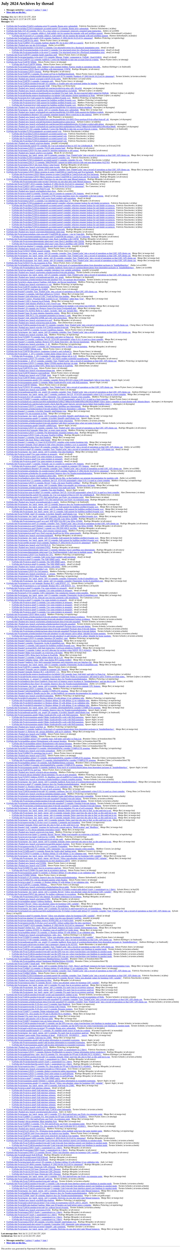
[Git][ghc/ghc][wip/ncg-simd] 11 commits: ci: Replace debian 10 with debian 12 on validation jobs (47, 882)
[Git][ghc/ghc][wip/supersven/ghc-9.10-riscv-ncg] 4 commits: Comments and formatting (43, 822)
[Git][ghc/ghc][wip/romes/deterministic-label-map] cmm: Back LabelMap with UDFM (42, 239)
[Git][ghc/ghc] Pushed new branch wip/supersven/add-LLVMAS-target (36, 1069)
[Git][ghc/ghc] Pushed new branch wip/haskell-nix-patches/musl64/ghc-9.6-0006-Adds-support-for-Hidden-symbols (55, 112)
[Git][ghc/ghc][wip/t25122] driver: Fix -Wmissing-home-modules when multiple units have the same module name (54, 1131)
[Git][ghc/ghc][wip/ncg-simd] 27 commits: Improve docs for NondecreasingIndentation (43, 784)
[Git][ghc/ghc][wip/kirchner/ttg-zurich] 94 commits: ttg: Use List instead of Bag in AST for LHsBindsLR (50, 495)
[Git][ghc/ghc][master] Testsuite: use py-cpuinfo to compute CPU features (37, 669)
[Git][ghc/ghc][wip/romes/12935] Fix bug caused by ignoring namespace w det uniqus (42, 150)
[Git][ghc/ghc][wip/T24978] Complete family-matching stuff (32, 55)
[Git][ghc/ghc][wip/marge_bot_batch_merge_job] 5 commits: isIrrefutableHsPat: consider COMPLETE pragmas (53, 708)
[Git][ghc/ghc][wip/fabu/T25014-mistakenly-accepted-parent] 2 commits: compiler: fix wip (44, 160)
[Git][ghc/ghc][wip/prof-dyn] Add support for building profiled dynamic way (38, 98)
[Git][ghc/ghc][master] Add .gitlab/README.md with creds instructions (36, 318)
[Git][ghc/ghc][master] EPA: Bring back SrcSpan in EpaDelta (32, 655)
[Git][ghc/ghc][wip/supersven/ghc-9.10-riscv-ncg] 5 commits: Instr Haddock (38, 1004)
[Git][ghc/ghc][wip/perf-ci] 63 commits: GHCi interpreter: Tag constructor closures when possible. (47, 593)
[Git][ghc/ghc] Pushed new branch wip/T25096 (26, 865)
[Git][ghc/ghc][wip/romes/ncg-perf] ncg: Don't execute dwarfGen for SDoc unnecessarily (44, 533)
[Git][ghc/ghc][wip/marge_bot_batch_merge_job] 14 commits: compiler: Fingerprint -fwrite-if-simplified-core (52, 578)
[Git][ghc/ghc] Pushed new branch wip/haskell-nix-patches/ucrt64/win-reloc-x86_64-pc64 (44, 88)
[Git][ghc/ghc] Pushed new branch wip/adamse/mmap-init (30, 370)
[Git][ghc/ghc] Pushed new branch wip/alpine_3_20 (28, 344)
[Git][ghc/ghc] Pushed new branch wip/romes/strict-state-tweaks (33, 167)
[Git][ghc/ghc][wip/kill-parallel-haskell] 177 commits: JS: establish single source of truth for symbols (48, 1030)
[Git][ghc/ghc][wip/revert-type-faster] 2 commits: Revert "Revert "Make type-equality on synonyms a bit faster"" (53, 834)
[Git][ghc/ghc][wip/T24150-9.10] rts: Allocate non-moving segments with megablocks (42, 598)
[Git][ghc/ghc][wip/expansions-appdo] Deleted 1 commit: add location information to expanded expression (51, 1081)
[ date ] (45, 10)
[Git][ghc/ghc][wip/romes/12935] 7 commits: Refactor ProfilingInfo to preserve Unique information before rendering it (56, 1052)
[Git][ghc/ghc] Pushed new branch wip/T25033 (26, 248)
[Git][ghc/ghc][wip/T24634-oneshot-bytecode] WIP (28, 86)
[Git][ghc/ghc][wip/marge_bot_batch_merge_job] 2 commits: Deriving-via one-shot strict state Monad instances (53, 1191)
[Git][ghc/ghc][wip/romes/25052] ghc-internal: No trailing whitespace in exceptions (41, 894)
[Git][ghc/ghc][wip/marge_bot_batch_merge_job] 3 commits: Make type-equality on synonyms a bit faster (50, 485)
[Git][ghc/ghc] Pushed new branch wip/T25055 (26, 755)
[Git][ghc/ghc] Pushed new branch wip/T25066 (26, 389)
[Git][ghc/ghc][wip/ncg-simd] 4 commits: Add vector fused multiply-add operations (41, 198)
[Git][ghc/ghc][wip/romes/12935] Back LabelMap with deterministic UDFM (38, 69)
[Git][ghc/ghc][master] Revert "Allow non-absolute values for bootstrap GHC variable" (43, 904)
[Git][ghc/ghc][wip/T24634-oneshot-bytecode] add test (29, 1179)
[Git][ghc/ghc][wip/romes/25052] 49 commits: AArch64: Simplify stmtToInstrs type (41, 1222)
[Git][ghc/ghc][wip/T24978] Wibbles (22, 385)
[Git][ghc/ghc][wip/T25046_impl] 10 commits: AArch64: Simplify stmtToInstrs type (41, 514)
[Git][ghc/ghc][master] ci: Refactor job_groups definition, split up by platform (39, 731)
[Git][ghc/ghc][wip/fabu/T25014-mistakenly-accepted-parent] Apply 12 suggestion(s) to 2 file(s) (46, 1050)
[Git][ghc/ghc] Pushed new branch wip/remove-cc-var (29, 284)
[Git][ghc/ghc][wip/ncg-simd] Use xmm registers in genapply (32, 454)
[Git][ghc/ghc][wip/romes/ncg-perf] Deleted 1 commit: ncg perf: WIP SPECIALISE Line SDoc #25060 (50, 526)
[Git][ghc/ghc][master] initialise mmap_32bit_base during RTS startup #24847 (39, 660)
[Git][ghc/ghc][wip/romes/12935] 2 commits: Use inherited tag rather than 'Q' (38, 201)
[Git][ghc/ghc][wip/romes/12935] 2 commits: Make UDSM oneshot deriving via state (42, 363)
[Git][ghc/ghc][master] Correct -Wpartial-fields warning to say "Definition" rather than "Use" (45, 299)
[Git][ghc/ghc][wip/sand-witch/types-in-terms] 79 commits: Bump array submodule (41, 1028)
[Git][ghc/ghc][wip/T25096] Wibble (21, 875)
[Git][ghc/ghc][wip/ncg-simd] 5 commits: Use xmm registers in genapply (37, 600)
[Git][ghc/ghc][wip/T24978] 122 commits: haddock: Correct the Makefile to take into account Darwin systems (52, 59)
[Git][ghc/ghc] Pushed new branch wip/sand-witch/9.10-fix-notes (33, 79)
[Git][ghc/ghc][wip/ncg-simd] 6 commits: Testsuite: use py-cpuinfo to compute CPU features (45, 193)
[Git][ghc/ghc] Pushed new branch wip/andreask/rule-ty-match (32, 502)
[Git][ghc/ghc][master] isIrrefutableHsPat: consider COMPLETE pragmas (37, 691)
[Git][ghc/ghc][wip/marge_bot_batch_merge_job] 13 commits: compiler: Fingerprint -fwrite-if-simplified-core (52, 595)
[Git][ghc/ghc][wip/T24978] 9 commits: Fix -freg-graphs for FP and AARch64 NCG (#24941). (46, 1126)
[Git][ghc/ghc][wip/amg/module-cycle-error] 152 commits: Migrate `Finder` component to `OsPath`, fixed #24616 (54, 57)
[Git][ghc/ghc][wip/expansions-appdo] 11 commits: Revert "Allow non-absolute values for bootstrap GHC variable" (55, 1083)
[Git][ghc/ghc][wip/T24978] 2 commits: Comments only (30, 81)
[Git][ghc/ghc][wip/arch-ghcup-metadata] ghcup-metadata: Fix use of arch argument (41, 775)
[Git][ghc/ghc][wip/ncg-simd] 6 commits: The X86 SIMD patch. (33, 559)
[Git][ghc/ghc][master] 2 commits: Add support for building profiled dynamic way (40, 645)
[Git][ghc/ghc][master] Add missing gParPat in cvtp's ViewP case (33, 303)
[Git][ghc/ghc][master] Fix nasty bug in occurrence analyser (31, 1016)
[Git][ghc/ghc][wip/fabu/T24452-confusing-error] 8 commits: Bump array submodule (42, 26)
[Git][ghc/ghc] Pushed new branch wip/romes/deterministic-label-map (35, 232)
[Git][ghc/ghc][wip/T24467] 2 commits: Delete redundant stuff (32, 1011)
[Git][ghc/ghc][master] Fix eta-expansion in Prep (26, 413)
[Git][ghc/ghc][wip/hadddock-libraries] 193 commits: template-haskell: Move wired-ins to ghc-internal (49, 114)
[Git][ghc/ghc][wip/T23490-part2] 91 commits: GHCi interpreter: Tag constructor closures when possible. (50, 849)
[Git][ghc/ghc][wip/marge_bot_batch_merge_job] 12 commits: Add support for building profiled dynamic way (52, 540)
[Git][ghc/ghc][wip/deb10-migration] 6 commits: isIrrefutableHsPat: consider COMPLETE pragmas (48, 748)
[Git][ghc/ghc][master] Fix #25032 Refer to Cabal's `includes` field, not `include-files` (42, 311)
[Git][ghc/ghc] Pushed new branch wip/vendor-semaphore (31, 751)
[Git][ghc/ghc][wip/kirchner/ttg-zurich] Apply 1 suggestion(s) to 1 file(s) (36, 1059)
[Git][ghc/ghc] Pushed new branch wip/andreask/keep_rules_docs (34, 935)
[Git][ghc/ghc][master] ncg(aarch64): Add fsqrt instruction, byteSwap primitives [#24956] (44, 648)
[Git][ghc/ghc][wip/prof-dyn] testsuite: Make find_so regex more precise (36, 430)
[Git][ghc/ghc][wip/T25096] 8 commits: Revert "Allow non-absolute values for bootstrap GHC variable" (50, 937)
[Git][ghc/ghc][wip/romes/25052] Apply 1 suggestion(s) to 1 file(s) (34, 1212)
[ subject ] (29, 10)
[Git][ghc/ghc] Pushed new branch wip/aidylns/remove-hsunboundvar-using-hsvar (41, 122)
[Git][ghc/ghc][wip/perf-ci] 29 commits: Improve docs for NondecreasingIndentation (41, 877)
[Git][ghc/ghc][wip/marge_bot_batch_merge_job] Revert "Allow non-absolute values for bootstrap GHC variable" (54, 856)
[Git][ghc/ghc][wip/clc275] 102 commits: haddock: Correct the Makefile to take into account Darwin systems (52, 129)
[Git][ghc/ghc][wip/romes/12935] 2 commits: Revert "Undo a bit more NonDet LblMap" (43, 483)
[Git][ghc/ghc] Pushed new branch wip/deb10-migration (30, 696)
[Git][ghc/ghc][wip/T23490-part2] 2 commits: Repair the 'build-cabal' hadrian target (41, 851)
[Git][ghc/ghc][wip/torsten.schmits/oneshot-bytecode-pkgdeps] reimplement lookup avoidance (45, 617)
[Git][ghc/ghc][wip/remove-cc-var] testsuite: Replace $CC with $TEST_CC (38, 583)
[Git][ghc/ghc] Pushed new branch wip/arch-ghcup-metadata (32, 772)
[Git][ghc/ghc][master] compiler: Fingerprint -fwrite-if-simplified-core (35, 643)
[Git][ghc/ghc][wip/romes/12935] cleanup (24, 71)
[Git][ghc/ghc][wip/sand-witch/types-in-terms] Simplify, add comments (36, 1226)
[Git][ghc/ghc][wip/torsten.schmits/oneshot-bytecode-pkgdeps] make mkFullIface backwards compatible (50, 796)
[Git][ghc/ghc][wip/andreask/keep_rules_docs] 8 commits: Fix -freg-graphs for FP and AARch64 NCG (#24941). (54, 1054)
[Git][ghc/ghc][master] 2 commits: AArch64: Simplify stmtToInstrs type (36, 411)
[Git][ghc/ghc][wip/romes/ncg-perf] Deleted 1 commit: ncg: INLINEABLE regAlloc (42, 528)
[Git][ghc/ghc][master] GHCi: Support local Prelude (28, 301)
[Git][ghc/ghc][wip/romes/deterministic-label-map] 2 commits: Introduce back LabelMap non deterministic (51, 550)
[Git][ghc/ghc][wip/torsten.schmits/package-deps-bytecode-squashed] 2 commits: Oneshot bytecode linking (51, 803)
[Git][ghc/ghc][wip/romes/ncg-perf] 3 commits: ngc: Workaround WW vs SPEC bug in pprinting (47, 346)
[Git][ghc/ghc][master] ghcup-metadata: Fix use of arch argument (33, 789)
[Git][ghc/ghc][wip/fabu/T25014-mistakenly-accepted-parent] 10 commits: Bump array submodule (47, 28)
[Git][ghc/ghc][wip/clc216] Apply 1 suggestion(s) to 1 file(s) (31, 1215)
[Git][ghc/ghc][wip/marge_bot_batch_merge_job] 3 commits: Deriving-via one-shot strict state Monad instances (53, 1198)
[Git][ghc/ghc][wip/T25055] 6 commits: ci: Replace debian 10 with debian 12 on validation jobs (46, 853)
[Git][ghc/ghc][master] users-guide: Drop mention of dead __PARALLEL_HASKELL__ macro (47, 1035)
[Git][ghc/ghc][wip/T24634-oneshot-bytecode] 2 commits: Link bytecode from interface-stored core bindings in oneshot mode (59, 1183)
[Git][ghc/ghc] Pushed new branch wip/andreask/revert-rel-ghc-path (34, 839)
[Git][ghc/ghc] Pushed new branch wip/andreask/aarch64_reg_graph (35, 277)
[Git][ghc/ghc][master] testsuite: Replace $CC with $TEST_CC (33, 672)
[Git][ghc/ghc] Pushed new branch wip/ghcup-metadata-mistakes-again (36, 794)
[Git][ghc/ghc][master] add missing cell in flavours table (29, 1018)
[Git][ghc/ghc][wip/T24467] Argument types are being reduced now (35, 1021)
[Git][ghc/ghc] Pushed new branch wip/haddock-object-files (31, 476)
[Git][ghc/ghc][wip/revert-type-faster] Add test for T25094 (31, 837)
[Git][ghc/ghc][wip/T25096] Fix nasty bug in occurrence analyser (34, 868)
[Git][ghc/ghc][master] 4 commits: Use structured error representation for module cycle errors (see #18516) (51, 306)
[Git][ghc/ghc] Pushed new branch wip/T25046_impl (28, 375)
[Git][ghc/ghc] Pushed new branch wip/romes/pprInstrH (30, 535)
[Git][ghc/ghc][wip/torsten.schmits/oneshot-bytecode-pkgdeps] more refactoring (39, 421)
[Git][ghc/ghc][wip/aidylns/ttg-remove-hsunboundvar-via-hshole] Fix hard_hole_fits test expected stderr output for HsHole (57, 93)
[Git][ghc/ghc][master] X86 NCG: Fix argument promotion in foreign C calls (38, 315)
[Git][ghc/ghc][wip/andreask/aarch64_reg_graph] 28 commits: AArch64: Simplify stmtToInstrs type (48, 712)
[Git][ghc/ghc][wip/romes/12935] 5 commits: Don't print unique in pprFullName (40, 1073)
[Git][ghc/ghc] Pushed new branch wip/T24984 (26, 734)
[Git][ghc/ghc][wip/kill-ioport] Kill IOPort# (24, 1155)
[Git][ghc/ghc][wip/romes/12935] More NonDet (26, 576)
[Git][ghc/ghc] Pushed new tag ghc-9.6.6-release (26, 45)
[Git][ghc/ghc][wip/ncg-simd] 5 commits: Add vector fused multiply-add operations (41, 557)
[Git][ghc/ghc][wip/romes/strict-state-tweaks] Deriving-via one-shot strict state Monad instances (46, 179)
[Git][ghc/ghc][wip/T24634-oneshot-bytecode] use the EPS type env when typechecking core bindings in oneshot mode (56, 949)
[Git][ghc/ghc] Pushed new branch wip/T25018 (26, 117)
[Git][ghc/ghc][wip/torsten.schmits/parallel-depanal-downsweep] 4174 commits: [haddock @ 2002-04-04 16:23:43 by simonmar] (60, 76)
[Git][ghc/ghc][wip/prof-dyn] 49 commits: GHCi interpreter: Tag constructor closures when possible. (48, 397)
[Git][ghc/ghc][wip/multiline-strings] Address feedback (29, 901)
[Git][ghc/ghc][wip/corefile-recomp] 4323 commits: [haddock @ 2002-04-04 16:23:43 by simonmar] (48, 543)
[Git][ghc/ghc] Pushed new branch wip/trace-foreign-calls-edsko (33, 566)
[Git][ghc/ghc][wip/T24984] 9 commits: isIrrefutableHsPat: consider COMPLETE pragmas (44, 765)
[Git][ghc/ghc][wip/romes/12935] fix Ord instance (27, 571)
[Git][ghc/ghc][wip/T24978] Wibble (21, 62)
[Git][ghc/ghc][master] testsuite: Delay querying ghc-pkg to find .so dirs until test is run (42, 825)
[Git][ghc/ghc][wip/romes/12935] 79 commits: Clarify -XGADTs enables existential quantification (47, 358)
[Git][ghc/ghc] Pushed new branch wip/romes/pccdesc (29, 980)
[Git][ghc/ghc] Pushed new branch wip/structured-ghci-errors (32, 1112)
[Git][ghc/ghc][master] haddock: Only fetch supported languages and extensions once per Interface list (49, 662)
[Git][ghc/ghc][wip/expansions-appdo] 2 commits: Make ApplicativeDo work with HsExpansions (47, 382)
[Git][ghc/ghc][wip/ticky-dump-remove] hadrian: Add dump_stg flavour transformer (41, 282)
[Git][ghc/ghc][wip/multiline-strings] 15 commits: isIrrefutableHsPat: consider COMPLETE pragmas (48, 758)
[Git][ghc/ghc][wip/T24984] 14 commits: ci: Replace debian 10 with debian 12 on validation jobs (47, 968)
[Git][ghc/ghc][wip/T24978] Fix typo (22, 368)
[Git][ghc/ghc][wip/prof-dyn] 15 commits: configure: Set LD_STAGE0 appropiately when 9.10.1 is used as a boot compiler (58, 480)
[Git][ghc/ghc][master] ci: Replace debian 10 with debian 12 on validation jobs (39, 786)
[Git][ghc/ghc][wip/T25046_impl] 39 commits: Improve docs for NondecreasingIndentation (44, 1195)
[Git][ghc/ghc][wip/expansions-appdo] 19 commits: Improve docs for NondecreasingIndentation (46, 710)
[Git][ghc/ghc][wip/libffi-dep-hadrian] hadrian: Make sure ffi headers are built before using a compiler (49, 1205)
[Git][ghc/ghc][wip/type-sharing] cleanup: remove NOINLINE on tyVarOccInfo (40, 920)
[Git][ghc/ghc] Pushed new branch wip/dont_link (27, 334)
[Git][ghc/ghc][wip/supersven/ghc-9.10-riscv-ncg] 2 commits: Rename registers (39, 1009)
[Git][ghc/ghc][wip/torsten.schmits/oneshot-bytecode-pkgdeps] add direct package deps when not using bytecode (53, 423)
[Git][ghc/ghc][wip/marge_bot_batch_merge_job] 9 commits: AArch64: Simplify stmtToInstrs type (47, 416)
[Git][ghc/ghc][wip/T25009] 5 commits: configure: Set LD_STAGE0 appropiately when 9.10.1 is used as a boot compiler (57, 399)
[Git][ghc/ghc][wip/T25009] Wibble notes (24, 349)
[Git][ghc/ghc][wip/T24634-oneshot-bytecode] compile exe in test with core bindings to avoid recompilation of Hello (55, 997)
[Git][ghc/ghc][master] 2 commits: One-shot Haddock (29, 437)
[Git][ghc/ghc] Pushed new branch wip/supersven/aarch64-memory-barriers (38, 844)
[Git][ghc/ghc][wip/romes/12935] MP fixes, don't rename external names (36, 531)
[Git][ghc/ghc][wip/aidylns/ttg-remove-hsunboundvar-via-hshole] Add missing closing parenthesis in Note (50, 95)
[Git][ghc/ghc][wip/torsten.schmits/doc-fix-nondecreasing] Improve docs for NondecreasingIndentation (49, 473)
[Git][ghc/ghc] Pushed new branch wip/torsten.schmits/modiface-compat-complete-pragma (44, 779)
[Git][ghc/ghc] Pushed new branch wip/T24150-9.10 (28, 545)
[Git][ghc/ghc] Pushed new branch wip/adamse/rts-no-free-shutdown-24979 (38, 861)
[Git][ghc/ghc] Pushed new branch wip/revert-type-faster (30, 832)
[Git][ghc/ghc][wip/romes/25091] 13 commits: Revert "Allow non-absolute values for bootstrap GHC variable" (53, 1152)
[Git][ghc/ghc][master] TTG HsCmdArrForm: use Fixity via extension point (38, 1119)
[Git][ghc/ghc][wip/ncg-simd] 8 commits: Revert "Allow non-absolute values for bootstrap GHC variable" (51, 916)
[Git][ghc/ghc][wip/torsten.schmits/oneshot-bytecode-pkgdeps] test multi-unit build (41, 488)
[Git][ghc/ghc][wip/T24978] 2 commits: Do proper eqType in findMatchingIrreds (40, 74)
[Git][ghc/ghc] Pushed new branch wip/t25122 (26, 1128)
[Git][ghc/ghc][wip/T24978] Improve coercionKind (28, 373)
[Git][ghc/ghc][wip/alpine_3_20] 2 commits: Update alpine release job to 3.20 (39, 354)
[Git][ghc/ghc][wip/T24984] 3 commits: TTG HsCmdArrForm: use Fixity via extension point (45, 1124)
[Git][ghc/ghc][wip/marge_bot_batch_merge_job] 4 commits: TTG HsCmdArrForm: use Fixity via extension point (54, 1176)
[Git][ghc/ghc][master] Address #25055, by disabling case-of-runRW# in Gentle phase (42, 930)
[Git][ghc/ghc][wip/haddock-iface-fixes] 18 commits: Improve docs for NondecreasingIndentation (47, 684)
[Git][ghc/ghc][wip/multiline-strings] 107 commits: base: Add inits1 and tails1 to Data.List (44, 739)
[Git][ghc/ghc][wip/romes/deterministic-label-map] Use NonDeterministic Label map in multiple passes (49, 552)
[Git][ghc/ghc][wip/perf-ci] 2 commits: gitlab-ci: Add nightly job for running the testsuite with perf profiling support (54, 33)
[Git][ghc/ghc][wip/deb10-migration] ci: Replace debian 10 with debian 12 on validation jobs (45, 698)
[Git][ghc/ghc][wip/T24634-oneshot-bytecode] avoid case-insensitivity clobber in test (42, 995)
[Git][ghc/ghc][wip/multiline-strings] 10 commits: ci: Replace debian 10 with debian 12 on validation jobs (50, 932)
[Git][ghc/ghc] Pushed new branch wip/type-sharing (28, 143)
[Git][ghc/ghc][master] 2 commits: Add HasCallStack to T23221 (33, 294)
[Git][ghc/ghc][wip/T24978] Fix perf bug (23, 770)
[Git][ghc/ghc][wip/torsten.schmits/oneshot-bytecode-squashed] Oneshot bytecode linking (44, 798)
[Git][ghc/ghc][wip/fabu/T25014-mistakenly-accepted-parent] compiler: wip (38, 158)
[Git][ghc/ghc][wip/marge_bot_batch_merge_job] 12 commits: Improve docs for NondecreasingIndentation (51, 504)
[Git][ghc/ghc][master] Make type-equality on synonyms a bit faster (34, 653)
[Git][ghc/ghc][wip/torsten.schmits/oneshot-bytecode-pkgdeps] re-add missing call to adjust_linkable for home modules (56, 633)
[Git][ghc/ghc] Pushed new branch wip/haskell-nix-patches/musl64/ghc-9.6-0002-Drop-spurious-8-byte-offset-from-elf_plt (57, 119)
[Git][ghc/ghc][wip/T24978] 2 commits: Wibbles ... (28, 885)
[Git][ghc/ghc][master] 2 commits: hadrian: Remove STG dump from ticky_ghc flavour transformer (48, 342)
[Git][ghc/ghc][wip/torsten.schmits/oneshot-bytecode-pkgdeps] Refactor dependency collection (46, 409)
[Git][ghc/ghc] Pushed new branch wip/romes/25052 (28, 547)
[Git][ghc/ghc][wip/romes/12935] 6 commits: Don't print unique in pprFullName (40, 1076)
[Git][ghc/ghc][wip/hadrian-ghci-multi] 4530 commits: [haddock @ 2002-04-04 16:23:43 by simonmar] (49, 38)
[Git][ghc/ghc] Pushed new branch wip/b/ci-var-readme (29, 153)
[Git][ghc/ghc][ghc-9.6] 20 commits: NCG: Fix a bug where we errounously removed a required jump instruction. (54, 31)
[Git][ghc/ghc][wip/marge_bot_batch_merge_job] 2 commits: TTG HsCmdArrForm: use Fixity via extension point (54, 1114)
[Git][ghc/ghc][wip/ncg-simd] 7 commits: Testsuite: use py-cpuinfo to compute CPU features (45, 464)
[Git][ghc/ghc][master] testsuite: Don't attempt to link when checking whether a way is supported (47, 444)
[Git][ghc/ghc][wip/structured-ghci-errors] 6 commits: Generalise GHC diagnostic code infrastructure (48, 1224)
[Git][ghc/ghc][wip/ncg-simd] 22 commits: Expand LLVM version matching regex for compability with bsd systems (55, 196)
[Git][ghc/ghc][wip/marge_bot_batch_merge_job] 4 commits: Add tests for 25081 (40, 1085)
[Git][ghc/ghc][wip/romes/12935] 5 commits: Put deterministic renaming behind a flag (42, 433)
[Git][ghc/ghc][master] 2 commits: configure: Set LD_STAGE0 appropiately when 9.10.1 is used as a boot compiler (55, 339)
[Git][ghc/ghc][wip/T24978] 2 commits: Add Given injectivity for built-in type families (42, 1136)
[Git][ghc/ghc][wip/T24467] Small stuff (23, 963)
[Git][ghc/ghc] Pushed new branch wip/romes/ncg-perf (29, 320)
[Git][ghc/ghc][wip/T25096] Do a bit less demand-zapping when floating (37, 880)
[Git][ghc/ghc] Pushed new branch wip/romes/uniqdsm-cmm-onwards (35, 229)
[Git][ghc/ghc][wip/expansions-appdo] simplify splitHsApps (31, 425)
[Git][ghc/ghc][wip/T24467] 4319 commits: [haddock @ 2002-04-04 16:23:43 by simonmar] (45, 925)
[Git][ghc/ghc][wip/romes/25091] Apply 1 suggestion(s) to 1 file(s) (34, 1148)
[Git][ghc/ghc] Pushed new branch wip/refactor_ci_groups (31, 574)
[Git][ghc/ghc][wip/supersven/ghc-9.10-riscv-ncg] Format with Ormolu (36, 1006)
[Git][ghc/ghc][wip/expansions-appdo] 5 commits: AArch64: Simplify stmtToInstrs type (43, 418)
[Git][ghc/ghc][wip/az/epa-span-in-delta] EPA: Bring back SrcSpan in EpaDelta (39, 366)
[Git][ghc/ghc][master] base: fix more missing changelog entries (33, 313)
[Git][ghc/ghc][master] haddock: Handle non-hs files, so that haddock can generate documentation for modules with (54, 693)
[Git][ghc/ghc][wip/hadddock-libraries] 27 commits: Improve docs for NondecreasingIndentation (46, 1193)
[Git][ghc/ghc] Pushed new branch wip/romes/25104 (28, 1210)
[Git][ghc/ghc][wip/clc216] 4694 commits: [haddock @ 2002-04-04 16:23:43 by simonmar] (44, 1164)
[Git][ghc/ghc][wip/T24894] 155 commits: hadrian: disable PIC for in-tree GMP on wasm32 (45, 43)
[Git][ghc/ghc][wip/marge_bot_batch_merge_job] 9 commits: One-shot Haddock (40, 452)
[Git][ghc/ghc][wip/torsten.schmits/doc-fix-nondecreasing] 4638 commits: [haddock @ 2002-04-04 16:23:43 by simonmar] (57, 471)
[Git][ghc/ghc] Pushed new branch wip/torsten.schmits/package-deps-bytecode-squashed (43, 621)
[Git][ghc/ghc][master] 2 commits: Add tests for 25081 (29, 1038)
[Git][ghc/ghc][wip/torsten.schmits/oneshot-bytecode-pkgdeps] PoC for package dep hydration (46, 279)
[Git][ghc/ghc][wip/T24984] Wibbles (22, 736)
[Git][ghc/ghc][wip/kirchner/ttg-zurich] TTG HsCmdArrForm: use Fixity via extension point (45, 497)
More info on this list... (16, 12)
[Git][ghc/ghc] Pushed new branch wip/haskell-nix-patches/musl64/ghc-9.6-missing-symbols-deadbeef (49, 107)
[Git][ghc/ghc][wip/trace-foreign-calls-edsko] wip (27, 569)
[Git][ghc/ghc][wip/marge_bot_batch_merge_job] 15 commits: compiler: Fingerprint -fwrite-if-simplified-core (52, 664)
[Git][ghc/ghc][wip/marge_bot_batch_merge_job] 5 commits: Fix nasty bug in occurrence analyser (47, 1033)
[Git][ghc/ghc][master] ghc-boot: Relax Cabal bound (28, 440)
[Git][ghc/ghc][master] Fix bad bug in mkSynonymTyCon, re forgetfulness (37, 906)
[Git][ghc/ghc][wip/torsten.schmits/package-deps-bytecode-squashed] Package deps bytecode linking (48, 626)
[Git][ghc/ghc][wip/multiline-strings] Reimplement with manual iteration (36, 741)
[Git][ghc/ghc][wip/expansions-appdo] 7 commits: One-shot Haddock (35, 490)
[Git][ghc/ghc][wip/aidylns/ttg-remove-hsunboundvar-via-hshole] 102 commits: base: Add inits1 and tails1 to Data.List (56, 674)
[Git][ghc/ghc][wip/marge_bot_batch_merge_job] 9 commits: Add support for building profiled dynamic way (52, 516)
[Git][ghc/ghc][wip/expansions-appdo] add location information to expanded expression (43, 1040)
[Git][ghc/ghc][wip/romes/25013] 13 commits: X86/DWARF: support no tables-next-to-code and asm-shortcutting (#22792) (58, 162)
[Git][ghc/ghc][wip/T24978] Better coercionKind (27, 378)
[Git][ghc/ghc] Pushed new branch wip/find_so (26, 727)
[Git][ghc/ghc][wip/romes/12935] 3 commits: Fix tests (29, 688)
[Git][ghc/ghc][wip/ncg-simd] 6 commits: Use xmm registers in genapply (37, 588)
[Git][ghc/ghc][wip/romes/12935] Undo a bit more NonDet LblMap (34, 435)
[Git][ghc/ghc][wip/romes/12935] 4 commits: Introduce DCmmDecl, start (37, 638)
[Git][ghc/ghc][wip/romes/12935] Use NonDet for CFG (30, 554)
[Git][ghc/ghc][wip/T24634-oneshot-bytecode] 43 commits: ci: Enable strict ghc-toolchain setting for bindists (52, 83)
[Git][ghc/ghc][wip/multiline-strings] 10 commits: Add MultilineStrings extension (40, 763)
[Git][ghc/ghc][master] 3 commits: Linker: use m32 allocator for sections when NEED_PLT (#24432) (49, 650)
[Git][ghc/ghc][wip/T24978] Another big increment (28, 287)
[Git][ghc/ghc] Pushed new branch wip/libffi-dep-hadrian (30, 1200)
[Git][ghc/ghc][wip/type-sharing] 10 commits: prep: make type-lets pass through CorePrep (44, 918)
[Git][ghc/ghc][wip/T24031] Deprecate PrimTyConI (28, 189)
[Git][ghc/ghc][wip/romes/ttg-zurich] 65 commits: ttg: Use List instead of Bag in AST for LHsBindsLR (49, 146)
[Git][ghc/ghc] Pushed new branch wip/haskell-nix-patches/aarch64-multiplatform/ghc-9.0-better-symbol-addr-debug (55, 124)
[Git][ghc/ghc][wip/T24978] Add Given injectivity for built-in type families (38, 1133)
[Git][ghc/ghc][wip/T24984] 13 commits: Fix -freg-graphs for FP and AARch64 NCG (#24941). (47, 1116)
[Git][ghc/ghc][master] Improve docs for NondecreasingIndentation (34, 641)
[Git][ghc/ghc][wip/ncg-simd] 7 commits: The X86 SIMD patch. (33, 1078)
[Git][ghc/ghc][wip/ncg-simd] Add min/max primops (28, 1088)
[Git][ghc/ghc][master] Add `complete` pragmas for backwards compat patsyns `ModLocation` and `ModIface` (52, 827)
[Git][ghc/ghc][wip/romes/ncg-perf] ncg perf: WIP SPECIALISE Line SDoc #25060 (42, 519)
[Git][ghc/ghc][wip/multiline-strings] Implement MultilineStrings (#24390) (37, 959)
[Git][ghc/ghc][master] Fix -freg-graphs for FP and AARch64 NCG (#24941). (39, 1014)
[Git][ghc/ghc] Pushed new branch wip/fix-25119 (27, 1047)
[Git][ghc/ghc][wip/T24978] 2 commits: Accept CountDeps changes (35, 330)
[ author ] (37, 10)
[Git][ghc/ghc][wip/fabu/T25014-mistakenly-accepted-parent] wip (34, 131)
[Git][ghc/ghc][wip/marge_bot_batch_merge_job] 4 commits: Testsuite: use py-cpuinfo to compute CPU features (53, 686)
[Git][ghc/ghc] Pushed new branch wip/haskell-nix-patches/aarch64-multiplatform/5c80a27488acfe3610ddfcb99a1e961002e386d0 (61, 126)
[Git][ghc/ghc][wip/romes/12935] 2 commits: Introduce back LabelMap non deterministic (43, 406)
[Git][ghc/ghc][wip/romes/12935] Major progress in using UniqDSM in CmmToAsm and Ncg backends (50, 172)
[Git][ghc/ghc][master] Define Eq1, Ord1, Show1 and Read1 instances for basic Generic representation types (52, 928)
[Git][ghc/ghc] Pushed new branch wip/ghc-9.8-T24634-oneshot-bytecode (37, 327)
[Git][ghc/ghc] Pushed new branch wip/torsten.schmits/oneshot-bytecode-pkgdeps (40, 272)
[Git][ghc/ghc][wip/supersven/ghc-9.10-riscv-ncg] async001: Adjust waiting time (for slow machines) (48, 923)
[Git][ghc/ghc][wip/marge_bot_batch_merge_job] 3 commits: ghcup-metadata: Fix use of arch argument (50, 808)
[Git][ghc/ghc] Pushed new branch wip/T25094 (26, 863)
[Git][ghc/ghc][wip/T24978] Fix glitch (22, 40)
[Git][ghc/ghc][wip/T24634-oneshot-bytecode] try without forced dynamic (37, 1207)
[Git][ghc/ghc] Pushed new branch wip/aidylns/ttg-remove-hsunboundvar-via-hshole (41, 91)
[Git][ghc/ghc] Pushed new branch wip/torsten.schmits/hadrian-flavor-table (37, 887)
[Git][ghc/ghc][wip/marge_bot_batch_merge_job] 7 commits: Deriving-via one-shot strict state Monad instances (53, 1229)
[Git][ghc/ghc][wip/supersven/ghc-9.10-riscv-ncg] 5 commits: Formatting (37, 846)
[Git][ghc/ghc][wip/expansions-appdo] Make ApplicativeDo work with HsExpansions (42, 715)
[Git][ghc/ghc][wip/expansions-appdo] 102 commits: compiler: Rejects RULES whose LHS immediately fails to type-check (58, 380)
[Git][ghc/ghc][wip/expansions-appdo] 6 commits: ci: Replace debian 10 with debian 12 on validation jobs (51, 873)
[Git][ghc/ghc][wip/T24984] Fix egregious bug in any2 (29, 753)
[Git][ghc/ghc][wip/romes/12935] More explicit (26, 614)
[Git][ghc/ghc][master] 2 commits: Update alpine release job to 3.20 (34, 657)
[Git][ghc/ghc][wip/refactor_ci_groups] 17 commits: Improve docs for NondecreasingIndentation (47, 679)
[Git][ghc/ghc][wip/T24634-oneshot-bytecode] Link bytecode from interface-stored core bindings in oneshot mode (54, 1140)
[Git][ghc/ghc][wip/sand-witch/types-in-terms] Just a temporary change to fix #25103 (42, 944)
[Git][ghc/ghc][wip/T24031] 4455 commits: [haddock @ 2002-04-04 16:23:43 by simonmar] (45, 186)
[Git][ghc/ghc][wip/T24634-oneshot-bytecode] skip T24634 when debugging (39, 1109)
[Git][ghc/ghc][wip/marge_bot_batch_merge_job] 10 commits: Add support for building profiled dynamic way (52, 538)
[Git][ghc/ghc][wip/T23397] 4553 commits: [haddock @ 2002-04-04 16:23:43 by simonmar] (45, 184)
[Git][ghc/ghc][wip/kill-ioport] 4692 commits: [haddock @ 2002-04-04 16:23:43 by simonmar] (46, 1138)
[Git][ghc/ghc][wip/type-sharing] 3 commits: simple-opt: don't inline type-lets (38, 246)
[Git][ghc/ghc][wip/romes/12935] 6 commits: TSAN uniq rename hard (36, 148)
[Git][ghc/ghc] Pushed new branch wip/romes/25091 (28, 899)
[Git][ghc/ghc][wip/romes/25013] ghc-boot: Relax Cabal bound (33, 165)
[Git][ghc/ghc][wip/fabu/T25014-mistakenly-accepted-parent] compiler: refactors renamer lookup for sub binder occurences (58, 203)
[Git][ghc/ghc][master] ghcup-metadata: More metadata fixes (31, 1121)
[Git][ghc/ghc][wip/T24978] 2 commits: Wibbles (26, 667)
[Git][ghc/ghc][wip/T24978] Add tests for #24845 (27, 289)
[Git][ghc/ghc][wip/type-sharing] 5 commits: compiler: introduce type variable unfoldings (43, 270)
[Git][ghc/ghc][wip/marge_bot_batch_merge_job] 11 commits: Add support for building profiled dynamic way (52, 507)
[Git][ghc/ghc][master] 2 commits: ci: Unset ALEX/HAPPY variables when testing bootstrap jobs (47, 442)
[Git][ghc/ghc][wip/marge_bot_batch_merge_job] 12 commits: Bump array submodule (42, 110)
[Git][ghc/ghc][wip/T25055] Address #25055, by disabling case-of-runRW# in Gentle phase (45, 777)
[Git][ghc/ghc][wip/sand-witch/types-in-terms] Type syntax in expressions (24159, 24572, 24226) (47, 1203)
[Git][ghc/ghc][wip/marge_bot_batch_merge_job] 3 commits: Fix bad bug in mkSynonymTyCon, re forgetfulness (54, 908)
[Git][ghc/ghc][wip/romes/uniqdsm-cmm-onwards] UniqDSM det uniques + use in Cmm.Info (45, 234)
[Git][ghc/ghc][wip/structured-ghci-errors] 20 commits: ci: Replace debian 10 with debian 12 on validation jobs (52, 1162)
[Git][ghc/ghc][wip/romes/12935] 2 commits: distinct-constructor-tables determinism (41, 1071)
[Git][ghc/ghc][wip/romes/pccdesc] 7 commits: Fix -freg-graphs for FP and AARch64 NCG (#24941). (49, 1066)
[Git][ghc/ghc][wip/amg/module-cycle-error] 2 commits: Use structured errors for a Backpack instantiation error (53, 48)
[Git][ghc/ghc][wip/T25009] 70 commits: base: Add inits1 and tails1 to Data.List (40, 337)
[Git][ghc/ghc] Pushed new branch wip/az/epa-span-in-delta (31, 323)
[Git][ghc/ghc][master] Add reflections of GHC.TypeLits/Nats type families (38, 296)
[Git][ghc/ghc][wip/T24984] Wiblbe (21, 973)
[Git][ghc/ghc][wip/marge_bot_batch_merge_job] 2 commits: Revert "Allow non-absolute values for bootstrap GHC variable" (59, 892)
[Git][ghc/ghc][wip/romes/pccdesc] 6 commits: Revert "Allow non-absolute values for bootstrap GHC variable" (53, 983)
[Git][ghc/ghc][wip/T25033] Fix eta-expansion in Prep (29, 263)
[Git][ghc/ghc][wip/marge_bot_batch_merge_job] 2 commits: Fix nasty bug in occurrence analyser (47, 985)
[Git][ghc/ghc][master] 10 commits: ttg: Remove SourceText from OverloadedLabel (41, 308)
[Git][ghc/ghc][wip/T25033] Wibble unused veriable (28, 251)
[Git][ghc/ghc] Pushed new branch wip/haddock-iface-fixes (31, 191)
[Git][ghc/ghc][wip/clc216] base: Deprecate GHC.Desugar (31, 1167)
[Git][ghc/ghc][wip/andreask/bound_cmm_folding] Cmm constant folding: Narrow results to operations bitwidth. (53, 67)
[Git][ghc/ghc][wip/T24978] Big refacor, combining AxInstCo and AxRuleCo (39, 351)
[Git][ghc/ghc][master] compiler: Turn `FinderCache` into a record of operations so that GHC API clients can (52, 291)
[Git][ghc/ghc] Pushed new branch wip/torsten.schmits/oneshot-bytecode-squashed (41, 624)
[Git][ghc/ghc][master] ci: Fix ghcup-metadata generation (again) (33, 830)
